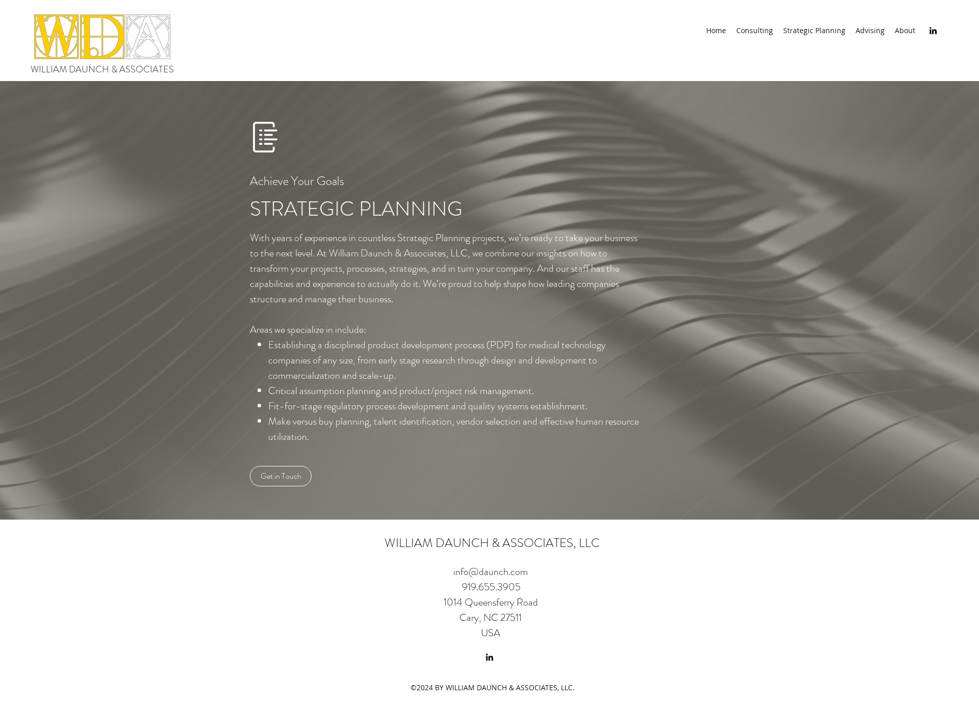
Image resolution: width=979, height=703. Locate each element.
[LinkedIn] (933, 30)
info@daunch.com (490, 571)
